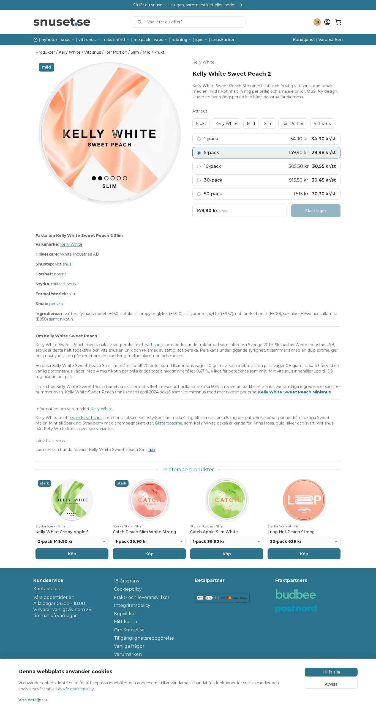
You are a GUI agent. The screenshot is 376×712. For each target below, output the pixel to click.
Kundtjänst (304, 39)
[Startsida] (35, 39)
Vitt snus (92, 52)
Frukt (159, 52)
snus (65, 39)
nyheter (49, 39)
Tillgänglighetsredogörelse (144, 638)
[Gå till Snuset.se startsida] (62, 22)
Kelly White (70, 52)
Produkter (45, 52)
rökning (179, 39)
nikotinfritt (115, 39)
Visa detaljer (30, 699)
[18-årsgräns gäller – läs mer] (317, 22)
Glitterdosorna (168, 423)
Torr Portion (116, 52)
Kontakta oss (47, 588)
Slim (135, 52)
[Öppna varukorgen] (338, 22)
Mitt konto (125, 621)
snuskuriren (223, 39)
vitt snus (87, 39)
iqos (199, 39)
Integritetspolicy (132, 605)
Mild (147, 52)
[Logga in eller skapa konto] (327, 22)
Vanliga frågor (129, 646)
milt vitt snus (63, 283)
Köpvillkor (125, 613)
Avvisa (331, 684)
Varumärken (330, 39)
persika (56, 303)
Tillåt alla (331, 672)
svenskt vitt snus (86, 417)
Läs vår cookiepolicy (75, 688)
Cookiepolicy (128, 589)
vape (159, 39)
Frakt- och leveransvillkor (142, 597)
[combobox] (188, 22)
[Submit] (140, 22)
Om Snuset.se (129, 629)
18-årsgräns (126, 581)
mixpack (141, 39)
